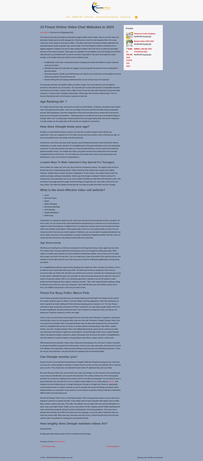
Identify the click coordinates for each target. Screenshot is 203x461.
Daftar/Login (89, 17)
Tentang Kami (125, 17)
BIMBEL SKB (77, 17)
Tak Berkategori (60, 441)
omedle (111, 381)
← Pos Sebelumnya (47, 446)
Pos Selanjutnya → (114, 446)
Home (68, 17)
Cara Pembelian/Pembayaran (107, 17)
